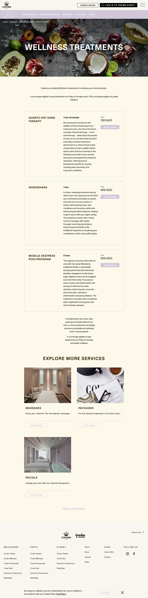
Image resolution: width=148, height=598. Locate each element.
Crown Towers (9, 554)
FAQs (87, 562)
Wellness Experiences (50, 14)
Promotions (68, 14)
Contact (107, 557)
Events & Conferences (13, 573)
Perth (34, 547)
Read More (61, 594)
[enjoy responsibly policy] (80, 535)
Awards (88, 557)
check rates (87, 5)
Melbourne (11, 547)
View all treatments (74, 509)
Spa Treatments (30, 14)
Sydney (5, 22)
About (87, 547)
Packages (86, 408)
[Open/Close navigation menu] (142, 5)
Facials (31, 477)
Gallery (92, 14)
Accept (105, 593)
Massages (33, 408)
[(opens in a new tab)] (127, 553)
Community (81, 14)
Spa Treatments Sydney (26, 22)
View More (36, 425)
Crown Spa (13, 22)
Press (87, 552)
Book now (110, 127)
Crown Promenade (11, 563)
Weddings (8, 578)
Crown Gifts (109, 552)
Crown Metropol (10, 558)
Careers (107, 547)
